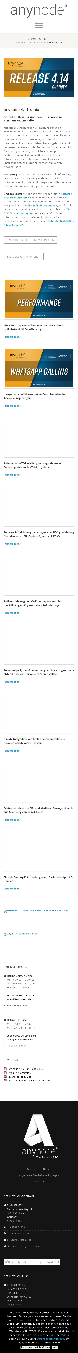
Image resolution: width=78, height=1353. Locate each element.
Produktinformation (20, 1072)
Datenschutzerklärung (39, 1168)
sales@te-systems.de (19, 999)
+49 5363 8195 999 (18, 1233)
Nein (54, 1347)
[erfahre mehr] (12, 336)
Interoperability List (20, 1076)
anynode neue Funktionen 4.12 (26, 1068)
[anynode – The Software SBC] (39, 11)
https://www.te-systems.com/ (23, 1246)
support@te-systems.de (20, 995)
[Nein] (73, 1330)
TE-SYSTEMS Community (42, 205)
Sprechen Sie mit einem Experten (30, 240)
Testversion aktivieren (24, 256)
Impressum (39, 1181)
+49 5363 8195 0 (16, 1227)
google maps (14, 1220)
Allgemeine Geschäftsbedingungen (39, 1175)
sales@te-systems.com (20, 1039)
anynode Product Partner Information (30, 1080)
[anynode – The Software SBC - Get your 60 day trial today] (39, 917)
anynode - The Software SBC (31, 42)
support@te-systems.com (21, 1035)
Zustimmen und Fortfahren (35, 1347)
